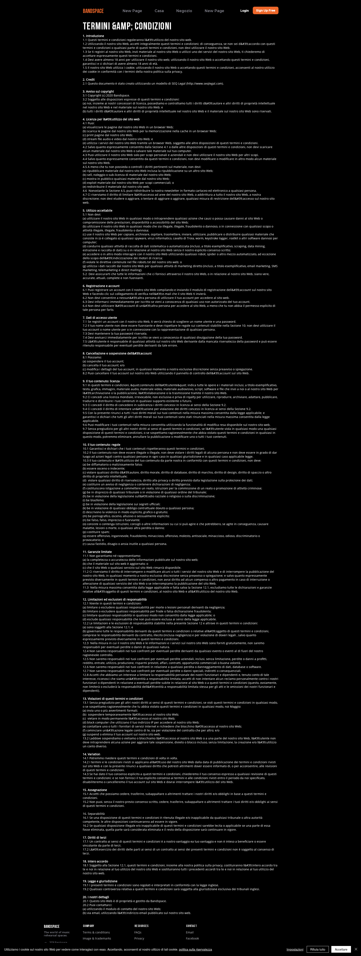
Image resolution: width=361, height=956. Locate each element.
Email (190, 932)
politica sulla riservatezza (195, 949)
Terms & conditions (96, 932)
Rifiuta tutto (317, 949)
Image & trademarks (97, 938)
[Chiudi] (355, 949)
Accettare (341, 949)
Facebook (192, 938)
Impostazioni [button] (295, 949)
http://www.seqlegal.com (204, 83)
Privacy (139, 938)
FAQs (137, 932)
